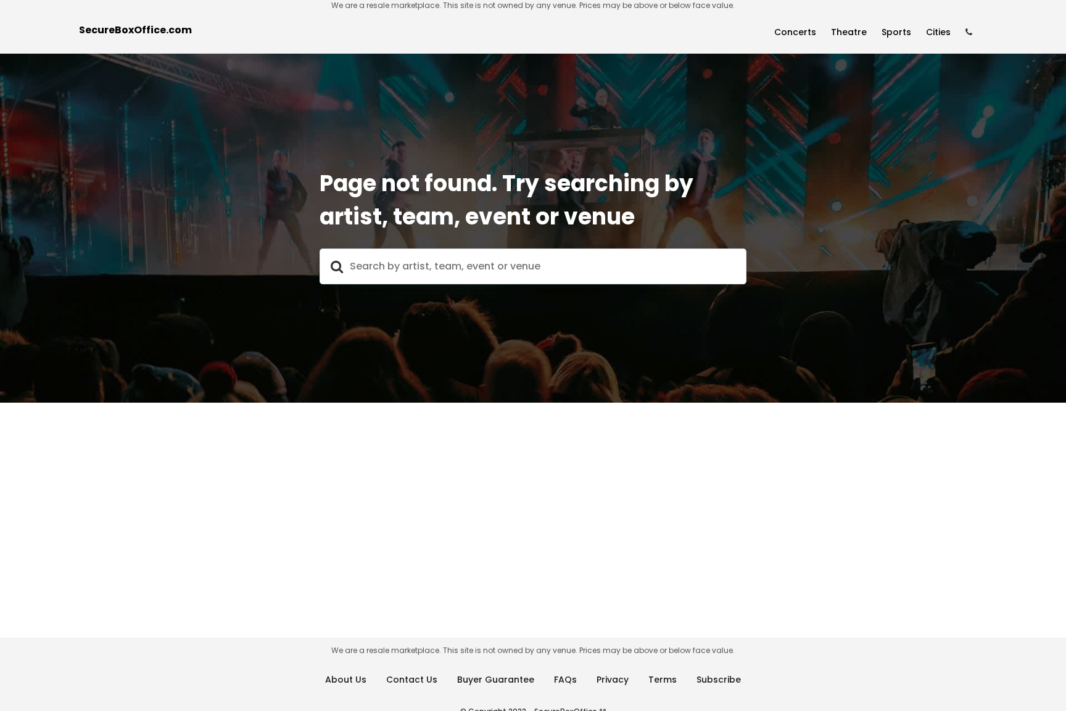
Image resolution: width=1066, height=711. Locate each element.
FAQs (565, 679)
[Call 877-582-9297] (969, 32)
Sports (896, 32)
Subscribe (718, 679)
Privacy (613, 679)
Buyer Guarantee (495, 679)
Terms (662, 679)
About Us (345, 679)
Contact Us (411, 679)
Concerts (795, 32)
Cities (938, 32)
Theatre (849, 32)
